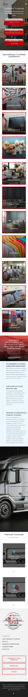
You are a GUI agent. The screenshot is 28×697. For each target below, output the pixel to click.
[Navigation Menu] (26, 4)
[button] (26, 20)
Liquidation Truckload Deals (10, 644)
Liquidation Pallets (7, 646)
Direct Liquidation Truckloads (11, 639)
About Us (5, 641)
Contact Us (5, 649)
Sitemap (18, 689)
